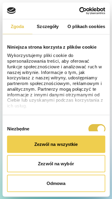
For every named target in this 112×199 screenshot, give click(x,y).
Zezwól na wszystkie (56, 143)
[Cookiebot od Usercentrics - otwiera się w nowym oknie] (79, 11)
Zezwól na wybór (56, 163)
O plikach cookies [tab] (86, 26)
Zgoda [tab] (17, 26)
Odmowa (56, 183)
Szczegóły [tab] (48, 26)
